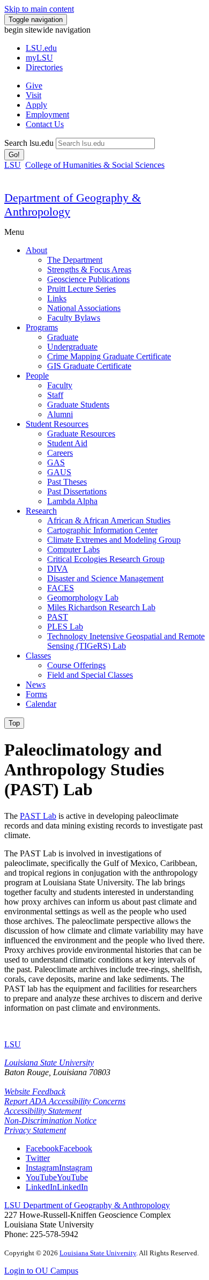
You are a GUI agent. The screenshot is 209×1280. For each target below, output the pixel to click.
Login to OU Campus (41, 1270)
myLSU (39, 57)
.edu (41, 48)
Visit (33, 95)
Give (34, 85)
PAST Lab (38, 815)
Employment (47, 114)
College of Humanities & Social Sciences (95, 164)
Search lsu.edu (29, 142)
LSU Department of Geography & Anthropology (87, 1205)
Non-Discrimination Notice (50, 1120)
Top (14, 723)
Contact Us (45, 124)
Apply (36, 104)
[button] (59, 1148)
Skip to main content (39, 8)
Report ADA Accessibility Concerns (64, 1101)
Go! (14, 155)
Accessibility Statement (42, 1110)
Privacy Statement (35, 1130)
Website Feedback (34, 1091)
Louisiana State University (49, 1062)
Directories (44, 67)
